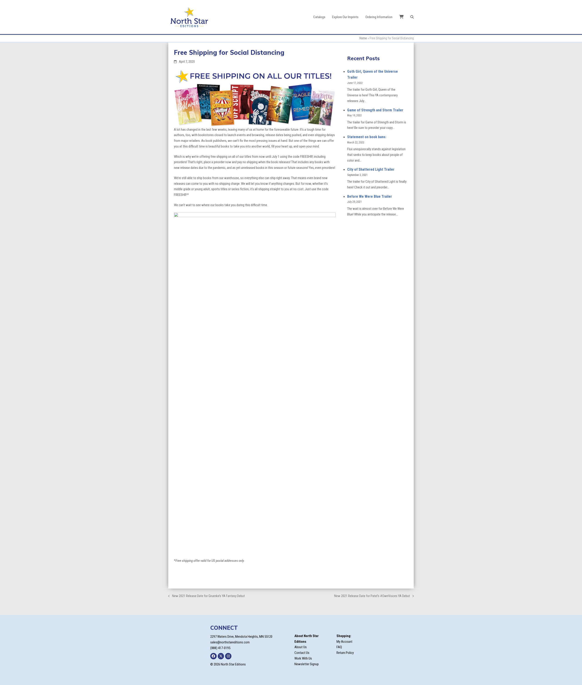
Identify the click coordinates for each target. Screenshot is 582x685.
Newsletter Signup (306, 664)
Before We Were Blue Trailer (369, 196)
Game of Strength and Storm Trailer (375, 110)
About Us (300, 647)
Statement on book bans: (366, 137)
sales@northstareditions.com (230, 642)
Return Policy (345, 653)
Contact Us (301, 653)
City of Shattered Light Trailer (370, 169)
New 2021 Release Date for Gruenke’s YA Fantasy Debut (206, 596)
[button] (412, 17)
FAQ (339, 647)
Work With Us (303, 658)
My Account (344, 642)
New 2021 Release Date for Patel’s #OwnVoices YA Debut (372, 596)
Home (363, 38)
